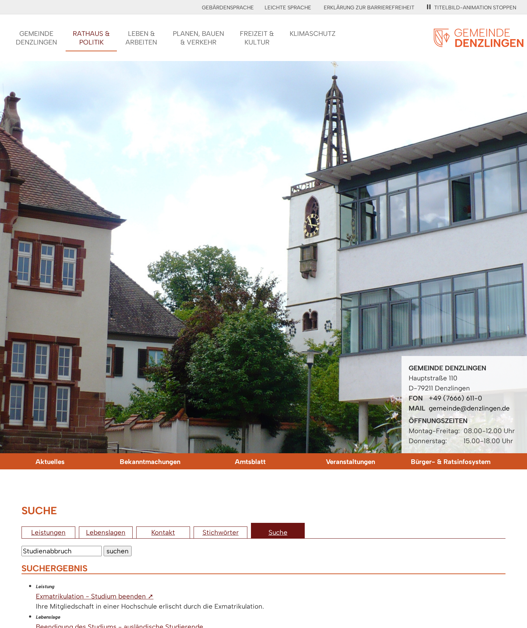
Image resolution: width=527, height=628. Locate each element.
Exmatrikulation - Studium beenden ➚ (94, 596)
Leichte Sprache (288, 7)
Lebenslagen (105, 532)
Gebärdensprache (228, 7)
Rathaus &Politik (91, 37)
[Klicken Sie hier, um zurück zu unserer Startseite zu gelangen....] (478, 43)
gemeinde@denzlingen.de (469, 408)
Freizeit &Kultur (257, 37)
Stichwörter (221, 532)
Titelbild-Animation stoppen (475, 7)
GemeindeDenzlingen (36, 37)
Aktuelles (50, 462)
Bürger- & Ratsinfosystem (450, 462)
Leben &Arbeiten (141, 37)
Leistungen (48, 532)
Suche (278, 532)
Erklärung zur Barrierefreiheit (369, 7)
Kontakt (163, 532)
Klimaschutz (313, 33)
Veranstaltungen (350, 462)
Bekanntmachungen (150, 462)
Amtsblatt (250, 462)
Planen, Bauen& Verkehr (198, 37)
